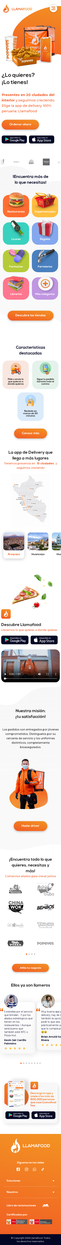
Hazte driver (30, 826)
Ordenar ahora (20, 124)
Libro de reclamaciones (21, 1205)
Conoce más (30, 433)
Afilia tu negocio (30, 967)
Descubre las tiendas (30, 315)
